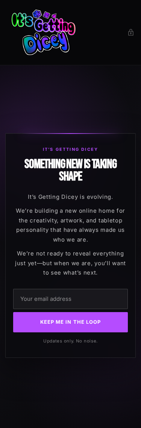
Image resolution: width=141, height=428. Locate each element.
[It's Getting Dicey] (42, 32)
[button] (130, 32)
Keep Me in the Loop (70, 322)
